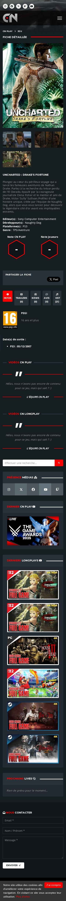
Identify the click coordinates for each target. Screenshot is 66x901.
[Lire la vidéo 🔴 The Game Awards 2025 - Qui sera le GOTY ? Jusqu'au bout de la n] (33, 530)
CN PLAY (7, 31)
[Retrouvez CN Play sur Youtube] (31, 6)
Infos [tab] (7, 298)
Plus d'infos (23, 896)
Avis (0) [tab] (47, 300)
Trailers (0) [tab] (21, 300)
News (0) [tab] (35, 300)
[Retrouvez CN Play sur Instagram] (5, 6)
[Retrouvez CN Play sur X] (18, 6)
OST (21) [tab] (57, 300)
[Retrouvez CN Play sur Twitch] (25, 6)
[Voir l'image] (17, 140)
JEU (20, 31)
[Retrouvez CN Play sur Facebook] (12, 6)
